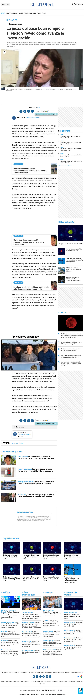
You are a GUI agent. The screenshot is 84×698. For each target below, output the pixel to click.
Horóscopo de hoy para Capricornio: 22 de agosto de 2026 (71, 149)
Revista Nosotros (14, 672)
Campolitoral (4, 672)
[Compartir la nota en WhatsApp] (28, 111)
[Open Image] (4, 52)
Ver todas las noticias (65, 166)
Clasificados (23, 672)
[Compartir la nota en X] (25, 111)
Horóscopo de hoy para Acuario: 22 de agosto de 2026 (70, 142)
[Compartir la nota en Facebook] (21, 111)
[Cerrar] (55, 114)
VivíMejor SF (56, 672)
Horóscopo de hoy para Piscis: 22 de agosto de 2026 (70, 136)
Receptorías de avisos (27, 681)
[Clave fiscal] (80, 693)
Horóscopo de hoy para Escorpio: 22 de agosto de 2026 (71, 161)
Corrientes (15, 443)
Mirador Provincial (46, 672)
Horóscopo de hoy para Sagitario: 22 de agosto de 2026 (71, 155)
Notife (72, 672)
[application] (29, 355)
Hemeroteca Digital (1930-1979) (10, 681)
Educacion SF (79, 672)
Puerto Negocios (65, 672)
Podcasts (37, 672)
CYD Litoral (31, 672)
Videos (21, 443)
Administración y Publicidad (43, 681)
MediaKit (42, 684)
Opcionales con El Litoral (75, 681)
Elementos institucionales (59, 681)
